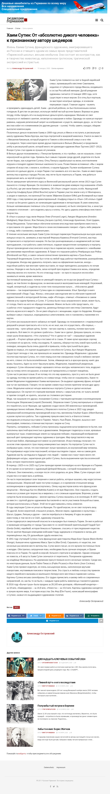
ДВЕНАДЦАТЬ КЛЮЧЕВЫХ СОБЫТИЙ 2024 (61, 659)
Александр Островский (22, 68)
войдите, (22, 754)
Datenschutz (49, 767)
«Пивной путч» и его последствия (56, 682)
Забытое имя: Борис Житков (54, 729)
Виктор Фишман (48, 686)
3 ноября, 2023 (62, 732)
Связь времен (27, 28)
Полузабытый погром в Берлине (56, 705)
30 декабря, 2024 (66, 662)
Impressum (61, 767)
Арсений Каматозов (50, 662)
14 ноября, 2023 (63, 686)
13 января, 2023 (43, 68)
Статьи (17, 28)
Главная (10, 28)
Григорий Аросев (49, 709)
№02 (17, 607)
